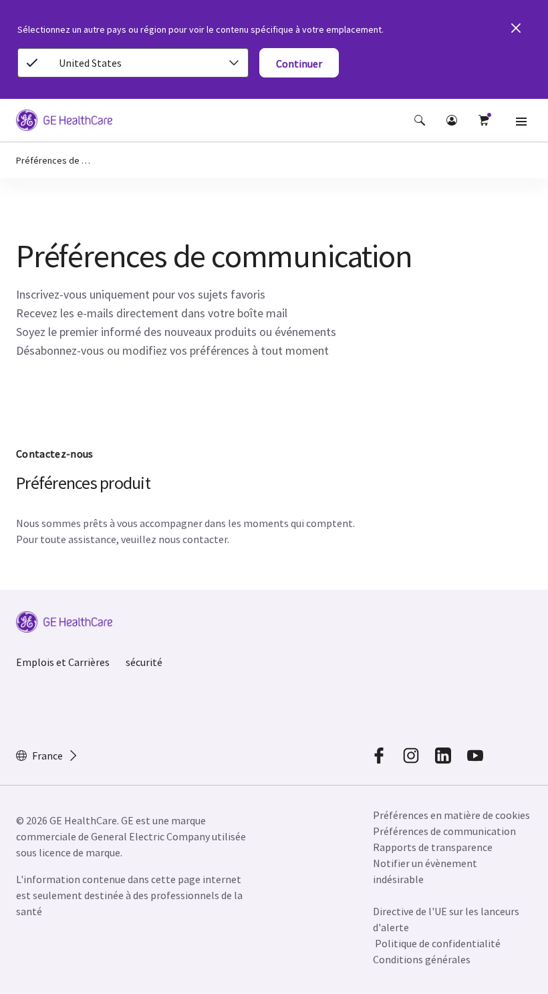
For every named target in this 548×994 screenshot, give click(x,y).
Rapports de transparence (433, 847)
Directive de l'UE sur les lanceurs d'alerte (446, 919)
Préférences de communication (444, 831)
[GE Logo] (64, 122)
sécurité (144, 662)
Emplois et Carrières (63, 662)
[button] (420, 120)
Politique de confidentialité (438, 943)
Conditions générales (421, 959)
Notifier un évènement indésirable (425, 871)
